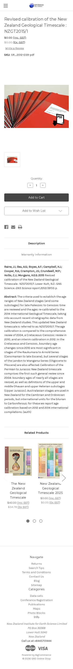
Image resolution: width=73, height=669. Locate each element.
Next (64, 477)
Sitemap (36, 585)
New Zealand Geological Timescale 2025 (50, 488)
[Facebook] (6, 227)
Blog (37, 581)
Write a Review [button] (14, 48)
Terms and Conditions (36, 572)
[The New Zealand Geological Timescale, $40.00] (18, 461)
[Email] (13, 227)
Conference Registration (36, 600)
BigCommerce (43, 655)
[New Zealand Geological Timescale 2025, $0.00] (50, 461)
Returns (36, 563)
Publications (36, 604)
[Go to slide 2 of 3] (34, 521)
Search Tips (36, 568)
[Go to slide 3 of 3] (40, 521)
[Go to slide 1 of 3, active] (27, 521)
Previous (5, 477)
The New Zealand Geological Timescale (18, 490)
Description (36, 243)
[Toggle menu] (5, 5)
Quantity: (37, 178)
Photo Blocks (36, 613)
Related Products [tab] (36, 432)
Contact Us (36, 576)
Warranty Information (36, 254)
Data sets (36, 596)
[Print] (20, 227)
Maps (36, 608)
